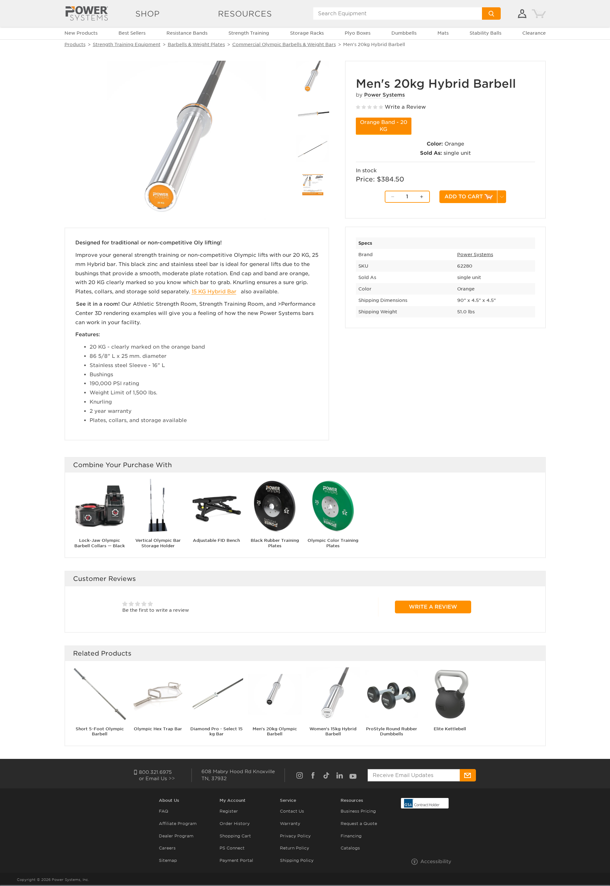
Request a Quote (359, 823)
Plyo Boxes (357, 33)
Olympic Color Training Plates (333, 543)
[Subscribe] (468, 775)
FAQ (163, 811)
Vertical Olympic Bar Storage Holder (158, 543)
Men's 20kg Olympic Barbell (275, 731)
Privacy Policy (295, 836)
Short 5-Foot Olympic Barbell (100, 731)
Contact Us (292, 811)
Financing (351, 836)
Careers (167, 848)
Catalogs (350, 848)
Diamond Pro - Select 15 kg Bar (216, 731)
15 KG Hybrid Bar (214, 292)
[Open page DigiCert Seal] (422, 803)
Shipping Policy (297, 860)
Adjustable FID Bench (216, 540)
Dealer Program (176, 836)
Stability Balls (485, 33)
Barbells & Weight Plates (196, 44)
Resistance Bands (186, 33)
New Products (81, 33)
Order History (235, 823)
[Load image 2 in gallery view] (312, 113)
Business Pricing (358, 811)
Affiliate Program (178, 823)
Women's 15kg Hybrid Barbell (332, 731)
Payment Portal (236, 860)
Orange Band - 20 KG (383, 125)
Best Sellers (132, 33)
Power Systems (384, 95)
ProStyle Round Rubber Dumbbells (391, 731)
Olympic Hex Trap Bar (158, 728)
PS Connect (232, 848)
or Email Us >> (157, 778)
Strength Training (248, 33)
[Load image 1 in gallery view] (312, 77)
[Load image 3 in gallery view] (312, 149)
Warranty (290, 823)
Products (74, 44)
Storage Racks (307, 33)
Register (229, 811)
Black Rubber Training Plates (275, 543)
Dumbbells (404, 33)
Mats (443, 33)
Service (288, 800)
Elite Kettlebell (450, 728)
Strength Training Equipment (126, 44)
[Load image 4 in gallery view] (312, 184)
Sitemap (168, 860)
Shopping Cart (235, 836)
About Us (169, 800)
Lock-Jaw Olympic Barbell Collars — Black (99, 543)
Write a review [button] (433, 607)
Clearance (534, 33)
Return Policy (294, 848)
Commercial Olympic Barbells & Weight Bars (284, 44)
